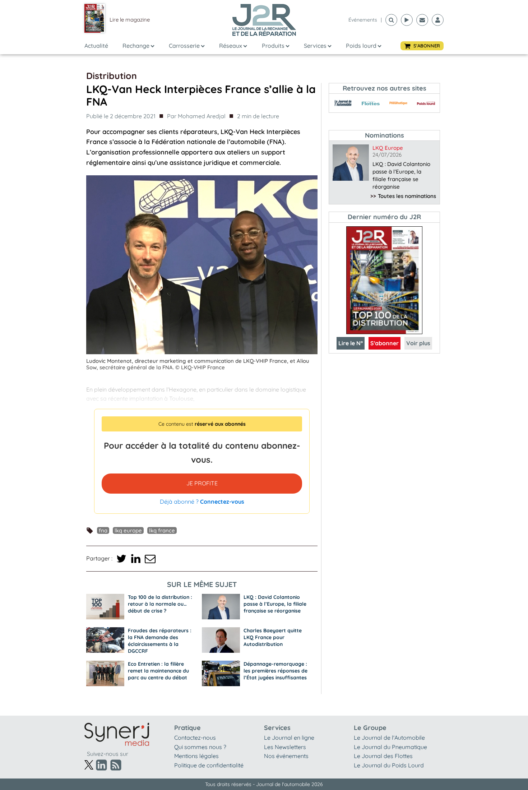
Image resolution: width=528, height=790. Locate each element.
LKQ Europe (128, 530)
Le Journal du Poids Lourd (389, 765)
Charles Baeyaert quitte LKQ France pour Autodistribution (273, 637)
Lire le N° (350, 343)
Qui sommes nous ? (200, 746)
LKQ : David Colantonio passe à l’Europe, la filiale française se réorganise (275, 604)
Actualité (96, 45)
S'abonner (384, 343)
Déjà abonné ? (202, 501)
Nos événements (286, 755)
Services (315, 45)
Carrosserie (184, 45)
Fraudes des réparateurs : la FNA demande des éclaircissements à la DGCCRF (159, 640)
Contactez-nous (195, 737)
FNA (103, 530)
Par (196, 116)
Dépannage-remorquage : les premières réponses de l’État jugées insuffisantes (275, 671)
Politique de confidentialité (209, 765)
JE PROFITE (202, 483)
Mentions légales (196, 755)
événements (362, 20)
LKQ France (162, 530)
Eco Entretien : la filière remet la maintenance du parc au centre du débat (158, 671)
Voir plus (418, 343)
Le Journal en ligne (289, 737)
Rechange (135, 45)
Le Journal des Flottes (383, 755)
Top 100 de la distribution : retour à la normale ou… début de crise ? (160, 604)
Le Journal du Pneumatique (390, 746)
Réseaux (230, 45)
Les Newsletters (285, 746)
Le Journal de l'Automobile (389, 737)
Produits (273, 45)
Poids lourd (361, 45)
